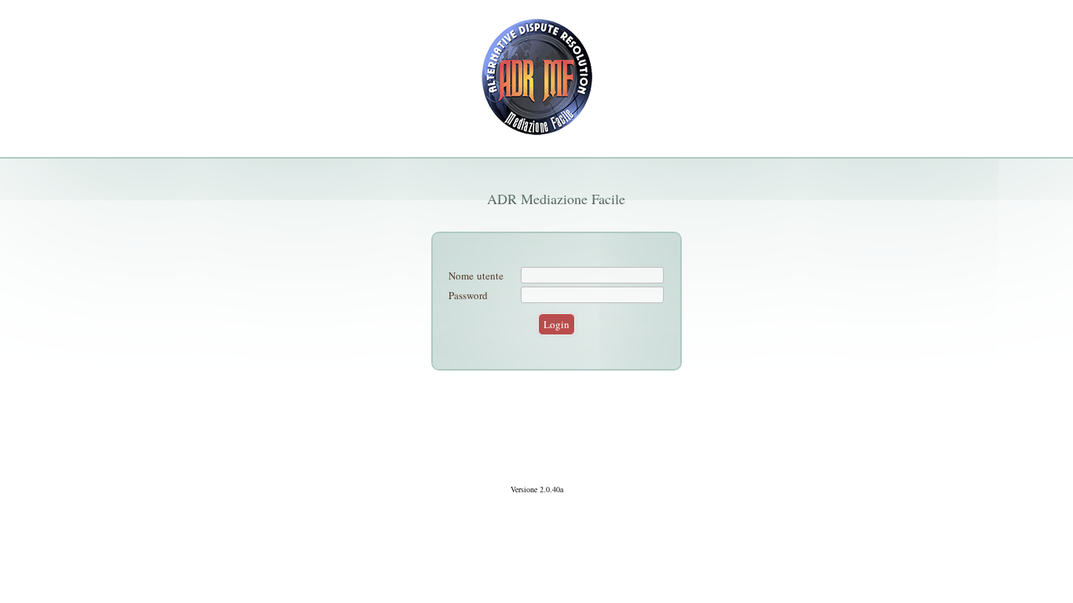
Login (556, 324)
